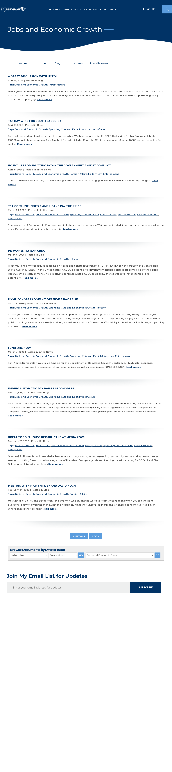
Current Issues (72, 9)
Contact (114, 9)
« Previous (79, 536)
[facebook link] (143, 9)
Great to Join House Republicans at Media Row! (46, 437)
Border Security (127, 214)
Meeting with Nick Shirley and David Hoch (42, 485)
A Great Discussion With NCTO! (32, 76)
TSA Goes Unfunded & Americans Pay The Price (44, 206)
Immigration (15, 218)
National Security (25, 174)
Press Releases (99, 63)
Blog (57, 63)
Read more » (44, 99)
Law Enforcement (108, 174)
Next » (95, 536)
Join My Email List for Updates (47, 576)
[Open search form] (167, 9)
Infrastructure (57, 84)
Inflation (101, 129)
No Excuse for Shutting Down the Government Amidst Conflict (59, 165)
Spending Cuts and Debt (63, 129)
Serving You (90, 9)
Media (103, 9)
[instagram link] (154, 9)
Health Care (43, 445)
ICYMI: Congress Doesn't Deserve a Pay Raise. (43, 299)
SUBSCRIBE (145, 587)
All (45, 63)
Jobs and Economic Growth (31, 84)
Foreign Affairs (78, 174)
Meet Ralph (55, 9)
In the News (75, 63)
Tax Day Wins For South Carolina (35, 121)
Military (92, 174)
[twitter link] (148, 9)
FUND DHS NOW (19, 348)
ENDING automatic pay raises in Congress (41, 388)
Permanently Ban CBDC (26, 250)
